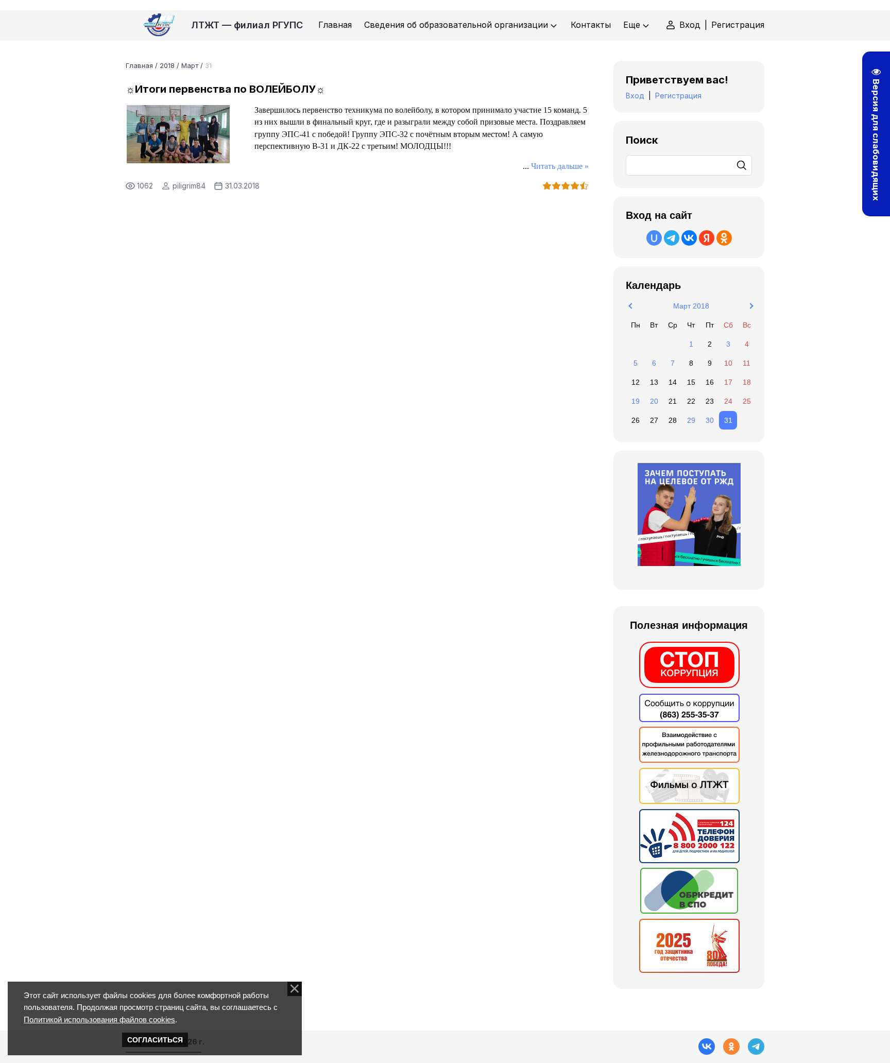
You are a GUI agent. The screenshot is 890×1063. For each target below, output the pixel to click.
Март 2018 (691, 306)
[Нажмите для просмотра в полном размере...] (178, 160)
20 (654, 401)
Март (189, 65)
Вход (689, 25)
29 (691, 420)
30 (710, 420)
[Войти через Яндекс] (706, 238)
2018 (167, 65)
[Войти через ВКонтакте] (689, 238)
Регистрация (737, 25)
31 (728, 420)
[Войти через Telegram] (671, 238)
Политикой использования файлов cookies (99, 1019)
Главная (139, 65)
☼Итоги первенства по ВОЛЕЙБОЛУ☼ (225, 89)
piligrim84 (189, 185)
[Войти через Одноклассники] (724, 238)
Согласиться (155, 1040)
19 (635, 401)
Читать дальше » (560, 166)
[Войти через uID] (654, 238)
